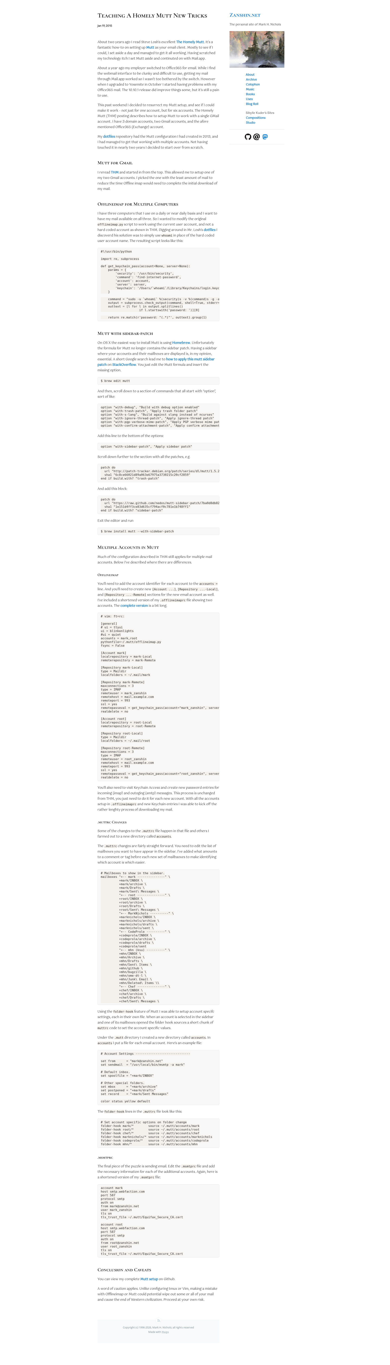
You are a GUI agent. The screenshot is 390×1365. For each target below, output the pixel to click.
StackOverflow (124, 365)
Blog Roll (252, 104)
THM (115, 172)
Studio (250, 122)
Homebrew (181, 343)
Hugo (165, 1332)
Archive (251, 79)
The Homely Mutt (190, 42)
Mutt (150, 47)
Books (250, 94)
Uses (249, 99)
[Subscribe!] (158, 1320)
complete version (134, 606)
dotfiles (109, 136)
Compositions (255, 117)
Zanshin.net (245, 14)
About (250, 74)
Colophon (253, 84)
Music (250, 89)
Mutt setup (149, 1279)
